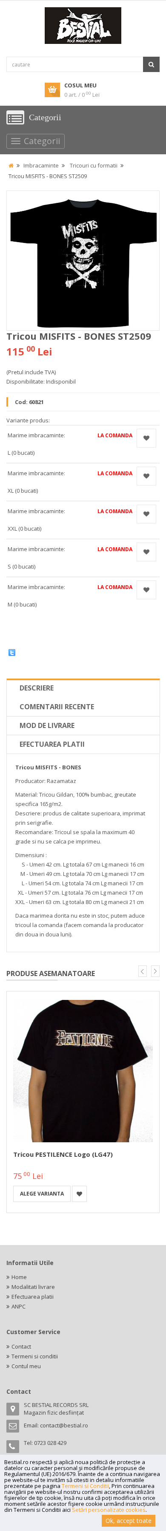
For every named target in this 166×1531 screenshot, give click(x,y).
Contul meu (26, 1366)
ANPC (18, 1306)
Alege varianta (42, 1193)
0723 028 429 (50, 1443)
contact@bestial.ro (64, 1425)
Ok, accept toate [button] (129, 1521)
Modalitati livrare (33, 1287)
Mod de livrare (47, 725)
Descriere (37, 688)
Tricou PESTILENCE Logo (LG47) (63, 1154)
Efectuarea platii (52, 744)
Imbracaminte (41, 165)
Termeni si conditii (34, 1356)
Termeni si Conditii (85, 1486)
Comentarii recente (57, 706)
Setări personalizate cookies (109, 1510)
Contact (21, 1346)
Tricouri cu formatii (93, 165)
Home (19, 1277)
